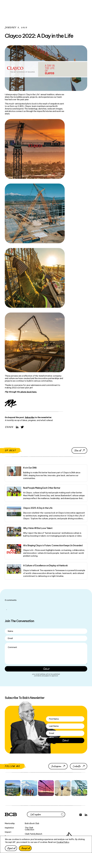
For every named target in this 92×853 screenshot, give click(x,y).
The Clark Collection (29, 828)
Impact (8, 832)
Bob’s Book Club (32, 823)
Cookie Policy (62, 842)
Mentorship (10, 823)
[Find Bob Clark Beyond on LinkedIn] (86, 814)
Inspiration (9, 827)
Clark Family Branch (33, 834)
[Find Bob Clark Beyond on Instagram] (80, 814)
